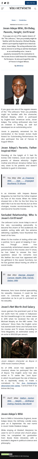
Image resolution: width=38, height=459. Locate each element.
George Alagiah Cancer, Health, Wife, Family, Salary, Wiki (20, 278)
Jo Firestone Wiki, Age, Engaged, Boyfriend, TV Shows (20, 181)
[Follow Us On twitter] (5, 3)
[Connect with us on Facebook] (2, 3)
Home (14, 20)
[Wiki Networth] (19, 8)
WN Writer (20, 66)
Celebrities (22, 20)
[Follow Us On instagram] (8, 3)
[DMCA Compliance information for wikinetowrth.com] (19, 454)
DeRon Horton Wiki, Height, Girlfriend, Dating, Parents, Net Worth (20, 401)
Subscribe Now (31, 3)
